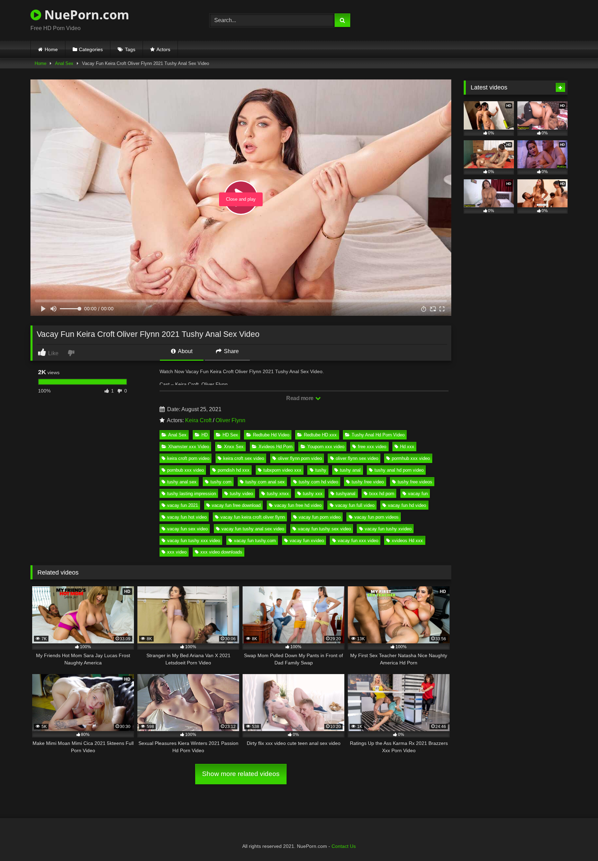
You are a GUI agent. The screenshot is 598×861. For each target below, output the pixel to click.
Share (231, 351)
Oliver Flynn (230, 420)
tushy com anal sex (265, 481)
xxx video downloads (221, 552)
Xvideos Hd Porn (275, 446)
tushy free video (368, 481)
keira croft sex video (243, 458)
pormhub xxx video (411, 458)
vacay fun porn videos (376, 517)
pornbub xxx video (185, 470)
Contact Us (344, 846)
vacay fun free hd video (297, 505)
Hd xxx (407, 446)
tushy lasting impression (191, 493)
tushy (320, 470)
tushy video (241, 493)
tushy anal (350, 470)
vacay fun (418, 493)
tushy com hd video (318, 481)
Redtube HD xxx (320, 434)
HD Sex (230, 434)
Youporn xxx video (325, 446)
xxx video (177, 552)
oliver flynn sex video (357, 458)
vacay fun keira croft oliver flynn (252, 517)
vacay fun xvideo (307, 540)
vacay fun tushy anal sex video (252, 528)
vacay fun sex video (187, 528)
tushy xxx (313, 493)
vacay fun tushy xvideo (388, 528)
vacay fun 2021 (182, 505)
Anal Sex (64, 63)
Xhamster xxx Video (188, 446)
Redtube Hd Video (271, 434)
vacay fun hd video (407, 505)
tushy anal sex (182, 481)
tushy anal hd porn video (399, 470)
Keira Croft (198, 420)
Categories (91, 49)
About (184, 351)
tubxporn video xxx (282, 470)
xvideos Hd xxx (407, 540)
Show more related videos (241, 773)
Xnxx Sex (234, 446)
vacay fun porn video (320, 517)
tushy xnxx (278, 493)
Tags (130, 49)
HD (204, 434)
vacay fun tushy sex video (324, 528)
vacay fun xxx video (358, 540)
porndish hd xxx (234, 470)
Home (51, 49)
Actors (163, 49)
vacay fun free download (236, 505)
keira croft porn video (188, 458)
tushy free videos (415, 481)
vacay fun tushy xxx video (193, 540)
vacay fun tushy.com (255, 540)
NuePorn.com (85, 14)
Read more (300, 398)
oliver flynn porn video (300, 458)
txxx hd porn (381, 493)
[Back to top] (576, 840)
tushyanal (345, 493)
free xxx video (372, 446)
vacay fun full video (354, 505)
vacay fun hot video (187, 517)
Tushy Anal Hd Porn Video (378, 434)
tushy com (221, 481)
